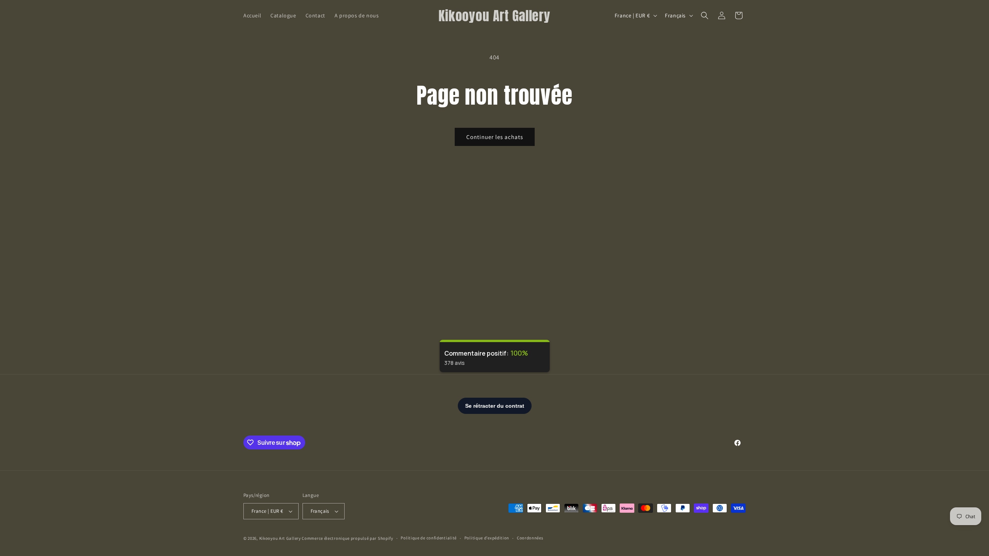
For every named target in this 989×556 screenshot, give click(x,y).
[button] (704, 15)
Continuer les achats (494, 137)
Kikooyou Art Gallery (280, 538)
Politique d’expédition (486, 538)
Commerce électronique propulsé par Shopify (347, 538)
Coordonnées (530, 538)
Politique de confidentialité (429, 538)
